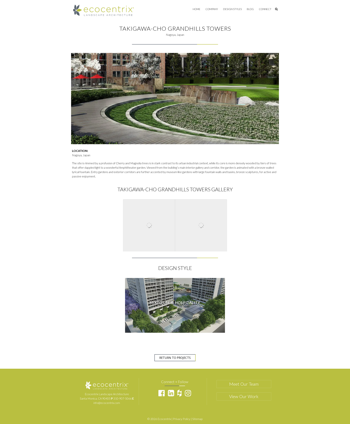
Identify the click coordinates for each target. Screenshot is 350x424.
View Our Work (243, 396)
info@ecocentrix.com (107, 402)
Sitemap (197, 419)
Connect (265, 9)
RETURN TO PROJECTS (175, 358)
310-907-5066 (122, 398)
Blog (250, 9)
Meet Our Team (244, 384)
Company (211, 9)
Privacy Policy (181, 419)
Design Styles (232, 9)
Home (196, 9)
